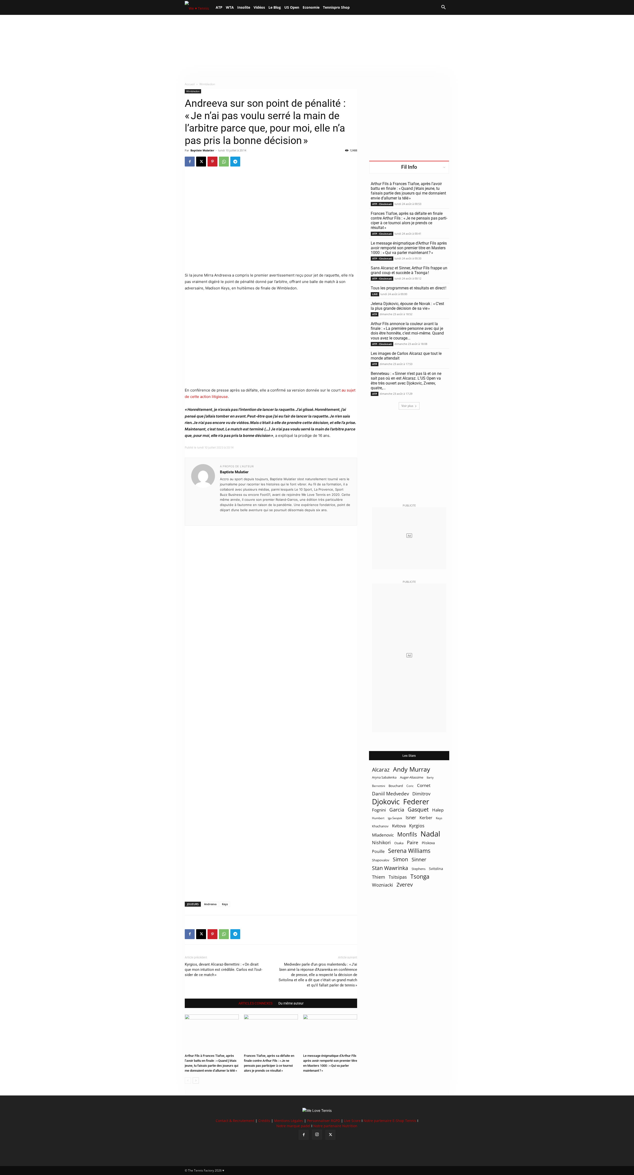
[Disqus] (271, 705)
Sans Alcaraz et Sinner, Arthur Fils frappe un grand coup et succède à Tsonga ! (409, 270)
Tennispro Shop (336, 7)
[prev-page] (188, 1080)
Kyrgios (416, 825)
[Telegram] (235, 162)
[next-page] (196, 1080)
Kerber (426, 817)
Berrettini (378, 786)
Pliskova (428, 842)
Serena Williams (409, 850)
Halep (438, 809)
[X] (201, 162)
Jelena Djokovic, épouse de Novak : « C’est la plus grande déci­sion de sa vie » (407, 306)
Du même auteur (291, 1003)
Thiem (378, 876)
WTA (230, 7)
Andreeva (210, 904)
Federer (416, 801)
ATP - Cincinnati (382, 204)
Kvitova (399, 825)
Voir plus (407, 406)
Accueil (190, 84)
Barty (430, 777)
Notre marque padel (293, 1125)
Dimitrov (421, 793)
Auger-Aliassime (411, 777)
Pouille (378, 851)
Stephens (418, 869)
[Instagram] (317, 1135)
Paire (412, 842)
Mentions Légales (288, 1120)
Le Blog (274, 7)
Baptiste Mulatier (202, 150)
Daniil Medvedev (390, 793)
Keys (225, 904)
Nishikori (381, 842)
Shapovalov (380, 860)
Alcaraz (381, 769)
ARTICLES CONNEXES (255, 1003)
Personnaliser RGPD (323, 1120)
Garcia (396, 809)
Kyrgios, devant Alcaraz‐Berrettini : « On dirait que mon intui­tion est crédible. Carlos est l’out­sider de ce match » (223, 969)
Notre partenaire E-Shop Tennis (390, 1120)
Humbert (378, 818)
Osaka (398, 843)
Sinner (419, 859)
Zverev (404, 884)
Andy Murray (411, 769)
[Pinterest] (212, 162)
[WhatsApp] (224, 162)
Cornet (423, 785)
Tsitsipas (398, 877)
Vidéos (259, 7)
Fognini (379, 809)
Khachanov (380, 826)
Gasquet (418, 809)
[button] (443, 7)
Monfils (407, 834)
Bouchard (396, 785)
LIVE (375, 294)
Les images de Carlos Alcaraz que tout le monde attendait (406, 356)
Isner (411, 817)
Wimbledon (193, 91)
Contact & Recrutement (235, 1120)
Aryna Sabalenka (384, 777)
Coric (410, 786)
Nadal (430, 834)
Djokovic (386, 801)
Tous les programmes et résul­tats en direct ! (408, 288)
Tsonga (419, 876)
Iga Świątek (395, 818)
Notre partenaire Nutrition (335, 1125)
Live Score (352, 1120)
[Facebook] (190, 162)
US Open (291, 7)
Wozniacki (382, 885)
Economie (311, 7)
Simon (400, 859)
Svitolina (436, 868)
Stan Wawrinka (390, 867)
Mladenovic (383, 835)
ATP (219, 7)
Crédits (264, 1120)
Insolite (243, 7)
